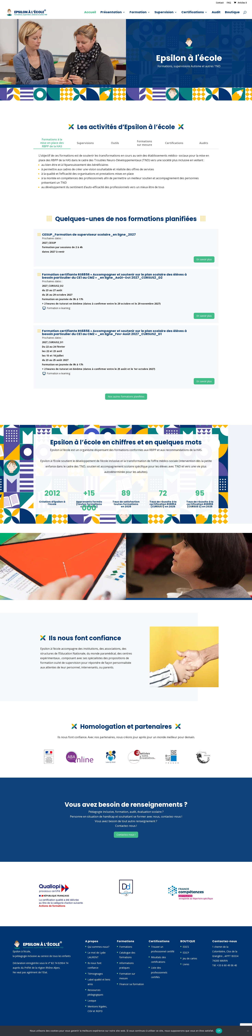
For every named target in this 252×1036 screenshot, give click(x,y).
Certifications (192, 12)
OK (219, 1030)
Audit (216, 12)
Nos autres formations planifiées (126, 396)
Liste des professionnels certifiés (159, 972)
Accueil (90, 12)
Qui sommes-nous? (98, 946)
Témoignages (95, 973)
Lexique (92, 1000)
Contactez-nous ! (126, 834)
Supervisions (85, 143)
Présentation (111, 12)
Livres (186, 964)
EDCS (186, 946)
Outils (115, 143)
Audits (203, 143)
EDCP (186, 952)
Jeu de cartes (190, 958)
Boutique (232, 12)
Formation (138, 12)
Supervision (163, 12)
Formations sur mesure (144, 143)
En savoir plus (204, 259)
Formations (125, 946)
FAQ (229, 3)
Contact (220, 3)
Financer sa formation (131, 984)
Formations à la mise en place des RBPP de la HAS (52, 143)
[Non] (247, 1031)
